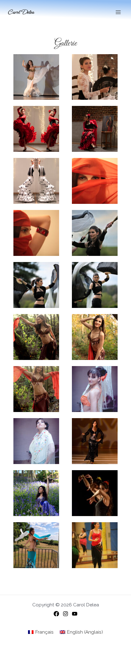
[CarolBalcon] (36, 545)
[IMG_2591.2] (36, 389)
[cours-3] (95, 493)
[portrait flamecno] (95, 129)
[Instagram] (65, 613)
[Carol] (95, 233)
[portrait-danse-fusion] (95, 389)
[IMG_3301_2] (95, 285)
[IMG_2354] (95, 181)
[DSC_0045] (36, 129)
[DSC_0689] (36, 181)
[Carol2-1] (36, 285)
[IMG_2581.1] (36, 337)
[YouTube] (74, 613)
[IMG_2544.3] (95, 337)
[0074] (95, 441)
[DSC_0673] (95, 77)
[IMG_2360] (36, 233)
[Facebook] (56, 613)
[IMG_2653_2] (36, 493)
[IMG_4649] (95, 545)
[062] (36, 441)
